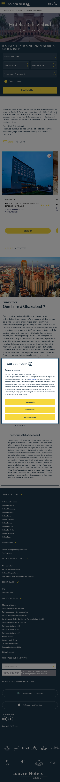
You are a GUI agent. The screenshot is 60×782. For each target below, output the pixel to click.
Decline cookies (30, 409)
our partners (33, 379)
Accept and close (30, 417)
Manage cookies (30, 402)
